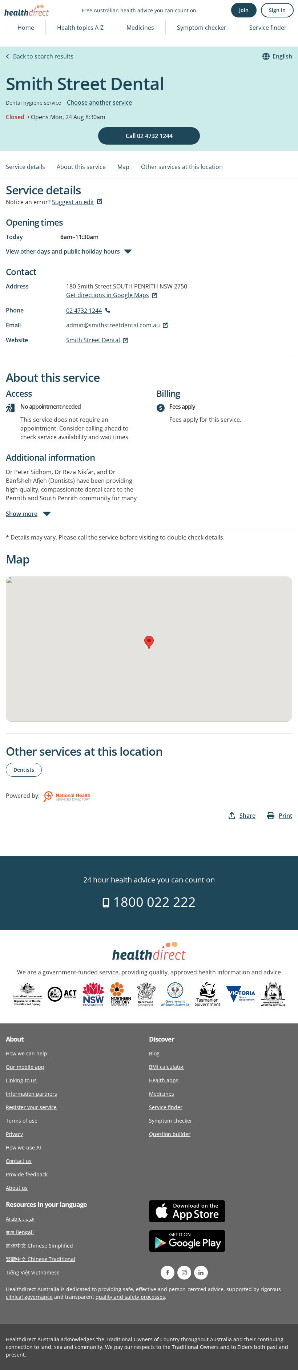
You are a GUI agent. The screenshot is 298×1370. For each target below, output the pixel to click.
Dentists (23, 769)
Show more (21, 514)
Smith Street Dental (93, 340)
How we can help (26, 1053)
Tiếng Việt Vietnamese (33, 1272)
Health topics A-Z (80, 28)
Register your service (31, 1107)
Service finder (268, 28)
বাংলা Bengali (20, 1232)
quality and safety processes (130, 1296)
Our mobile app (25, 1066)
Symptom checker (201, 28)
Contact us (19, 1160)
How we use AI (23, 1147)
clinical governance (29, 1296)
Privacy (14, 1134)
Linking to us (21, 1080)
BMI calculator (166, 1066)
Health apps (163, 1080)
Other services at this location (182, 167)
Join (244, 10)
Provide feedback (27, 1174)
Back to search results (43, 56)
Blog (154, 1053)
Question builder (169, 1134)
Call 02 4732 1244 (149, 136)
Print (285, 816)
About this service (81, 167)
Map (123, 167)
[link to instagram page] (184, 1273)
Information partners (31, 1093)
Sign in (277, 10)
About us (17, 1187)
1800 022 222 (153, 902)
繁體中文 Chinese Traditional (40, 1259)
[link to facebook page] (167, 1273)
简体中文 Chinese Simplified (39, 1245)
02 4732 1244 (84, 311)
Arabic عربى (20, 1218)
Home (25, 28)
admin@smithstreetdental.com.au (113, 325)
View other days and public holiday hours (63, 251)
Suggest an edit (73, 202)
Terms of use (21, 1120)
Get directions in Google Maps (107, 295)
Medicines (140, 28)
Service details (25, 167)
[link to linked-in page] (201, 1273)
